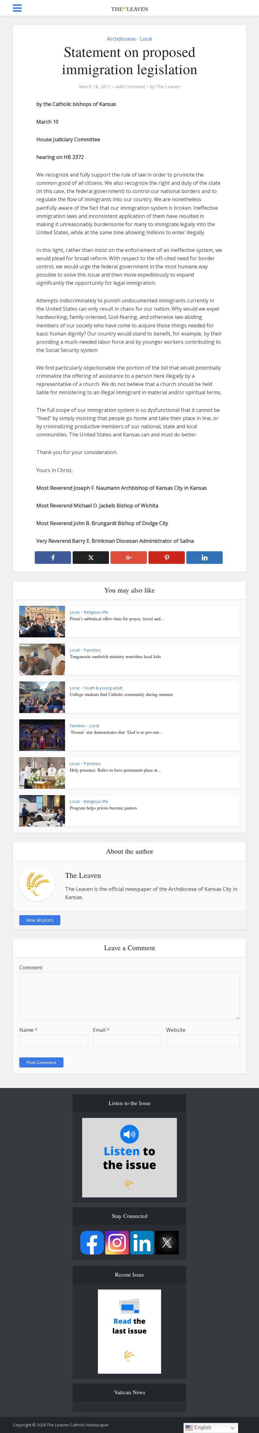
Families (77, 725)
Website (175, 1029)
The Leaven (168, 87)
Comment (30, 967)
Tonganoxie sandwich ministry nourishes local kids (115, 656)
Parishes (92, 650)
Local (146, 38)
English (202, 1427)
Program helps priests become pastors (103, 808)
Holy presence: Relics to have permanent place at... (115, 770)
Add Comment (130, 87)
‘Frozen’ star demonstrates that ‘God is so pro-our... (116, 732)
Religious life (96, 612)
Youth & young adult (103, 688)
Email (101, 1029)
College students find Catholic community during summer (121, 694)
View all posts (40, 920)
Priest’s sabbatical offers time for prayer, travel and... (117, 619)
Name (28, 1029)
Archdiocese (121, 38)
